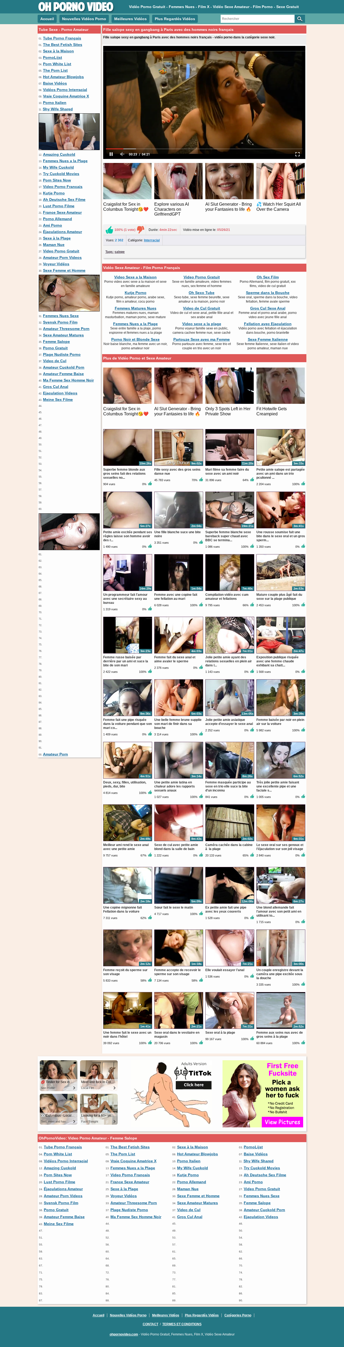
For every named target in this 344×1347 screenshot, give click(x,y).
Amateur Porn (55, 754)
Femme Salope (56, 341)
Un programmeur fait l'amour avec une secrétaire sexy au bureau (125, 599)
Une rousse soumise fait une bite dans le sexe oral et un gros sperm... (280, 536)
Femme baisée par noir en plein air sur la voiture (280, 722)
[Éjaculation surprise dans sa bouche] (69, 149)
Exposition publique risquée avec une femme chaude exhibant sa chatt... (277, 661)
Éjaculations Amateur (62, 232)
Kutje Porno (54, 193)
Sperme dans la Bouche (267, 293)
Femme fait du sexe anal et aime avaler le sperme (174, 659)
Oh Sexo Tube (201, 293)
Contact (150, 1324)
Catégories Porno (237, 1315)
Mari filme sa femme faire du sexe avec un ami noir (227, 471)
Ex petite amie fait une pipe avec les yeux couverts (225, 909)
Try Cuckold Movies (61, 174)
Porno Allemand (57, 219)
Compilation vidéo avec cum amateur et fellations (227, 597)
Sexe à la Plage (57, 238)
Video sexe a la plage (201, 324)
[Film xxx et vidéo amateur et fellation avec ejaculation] (69, 549)
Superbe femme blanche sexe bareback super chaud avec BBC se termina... (228, 536)
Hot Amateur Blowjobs (63, 77)
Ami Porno (52, 225)
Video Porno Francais (63, 186)
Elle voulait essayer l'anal (224, 970)
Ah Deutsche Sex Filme (64, 199)
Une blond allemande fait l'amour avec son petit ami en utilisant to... (278, 911)
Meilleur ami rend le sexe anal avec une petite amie (126, 847)
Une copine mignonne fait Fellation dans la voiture (122, 909)
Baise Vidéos (55, 83)
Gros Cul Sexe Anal (267, 308)
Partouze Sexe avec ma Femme (201, 339)
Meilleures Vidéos (130, 19)
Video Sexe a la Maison (135, 277)
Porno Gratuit (55, 348)
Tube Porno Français (62, 38)
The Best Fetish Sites (62, 44)
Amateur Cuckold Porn (63, 367)
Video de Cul (54, 361)
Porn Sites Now (57, 180)
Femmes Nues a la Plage (65, 161)
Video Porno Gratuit (61, 251)
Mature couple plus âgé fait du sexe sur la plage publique (279, 597)
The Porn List (55, 70)
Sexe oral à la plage (220, 1032)
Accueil (47, 19)
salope (119, 252)
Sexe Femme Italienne (268, 339)
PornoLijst (52, 57)
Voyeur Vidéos (56, 264)
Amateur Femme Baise (63, 374)
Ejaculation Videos (60, 393)
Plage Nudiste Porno (62, 354)
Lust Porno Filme (58, 206)
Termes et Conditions (182, 1324)
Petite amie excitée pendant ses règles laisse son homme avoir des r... (127, 536)
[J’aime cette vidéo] (109, 230)
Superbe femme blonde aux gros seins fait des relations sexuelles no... (124, 474)
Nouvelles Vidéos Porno (84, 19)
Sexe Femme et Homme (64, 270)
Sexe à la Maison (58, 51)
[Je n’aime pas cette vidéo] (140, 230)
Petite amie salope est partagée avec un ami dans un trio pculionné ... (280, 474)
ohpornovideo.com (124, 1334)
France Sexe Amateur (62, 212)
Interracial (152, 240)
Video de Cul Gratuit (201, 308)
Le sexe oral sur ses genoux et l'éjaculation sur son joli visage (279, 847)
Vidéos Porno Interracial (65, 90)
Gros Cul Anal (55, 386)
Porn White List (57, 64)
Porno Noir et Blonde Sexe (135, 339)
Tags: (109, 252)
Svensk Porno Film (60, 322)
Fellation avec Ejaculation (268, 324)
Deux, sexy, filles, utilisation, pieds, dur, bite (124, 784)
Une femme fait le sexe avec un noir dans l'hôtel (127, 1035)
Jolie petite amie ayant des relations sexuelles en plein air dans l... (228, 661)
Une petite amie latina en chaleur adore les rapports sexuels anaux (174, 786)
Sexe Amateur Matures (63, 335)
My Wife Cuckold (58, 167)
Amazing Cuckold (59, 154)
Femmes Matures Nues (135, 308)
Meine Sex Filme (58, 399)
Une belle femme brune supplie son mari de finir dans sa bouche (178, 724)
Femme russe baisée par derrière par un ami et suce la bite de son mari (125, 661)
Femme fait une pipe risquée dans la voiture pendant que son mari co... (127, 724)
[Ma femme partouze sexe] (69, 310)
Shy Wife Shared (58, 109)
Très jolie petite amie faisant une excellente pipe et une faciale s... (277, 786)
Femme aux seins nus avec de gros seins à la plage (279, 1035)
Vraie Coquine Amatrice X (66, 96)
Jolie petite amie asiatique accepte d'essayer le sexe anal (229, 722)
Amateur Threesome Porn (66, 328)
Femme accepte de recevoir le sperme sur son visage (177, 972)
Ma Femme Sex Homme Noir (68, 380)
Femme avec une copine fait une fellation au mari (175, 597)
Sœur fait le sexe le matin (173, 907)
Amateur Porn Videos (62, 257)
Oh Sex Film (268, 277)
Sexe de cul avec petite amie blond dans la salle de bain (176, 847)
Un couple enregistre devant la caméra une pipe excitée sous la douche (279, 974)
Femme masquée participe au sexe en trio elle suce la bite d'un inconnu (228, 786)
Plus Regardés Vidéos (175, 19)
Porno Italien (54, 102)
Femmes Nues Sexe (61, 316)
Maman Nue (53, 244)
